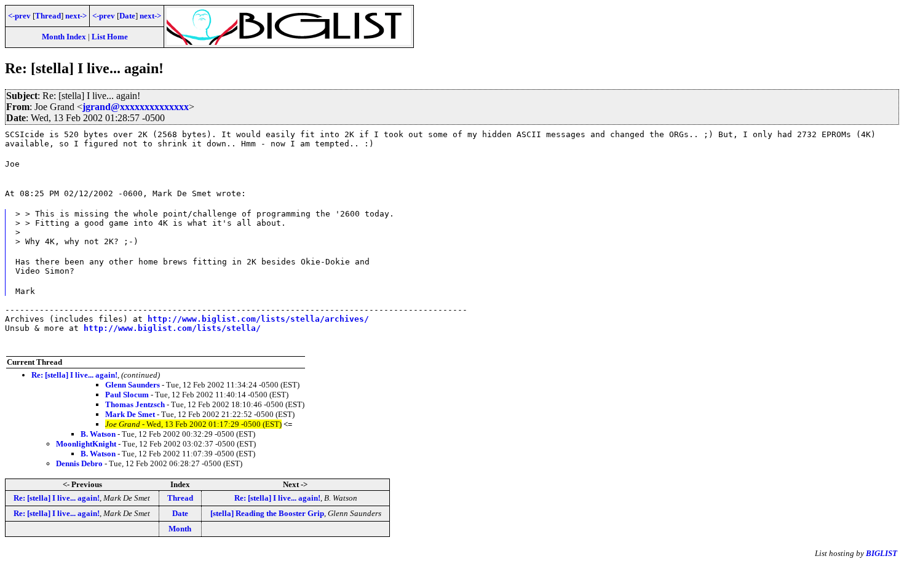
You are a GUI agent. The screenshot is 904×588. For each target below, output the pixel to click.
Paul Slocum (127, 394)
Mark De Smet (130, 414)
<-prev (19, 15)
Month (180, 528)
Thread (48, 15)
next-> (76, 15)
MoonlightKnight (86, 443)
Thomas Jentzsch (135, 404)
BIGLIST (881, 553)
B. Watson (98, 434)
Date (127, 15)
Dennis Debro (79, 463)
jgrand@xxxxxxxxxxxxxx (135, 106)
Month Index (64, 36)
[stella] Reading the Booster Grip (267, 513)
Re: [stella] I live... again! (74, 374)
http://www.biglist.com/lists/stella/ (172, 328)
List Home (110, 36)
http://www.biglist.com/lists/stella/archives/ (258, 319)
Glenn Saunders (132, 384)
